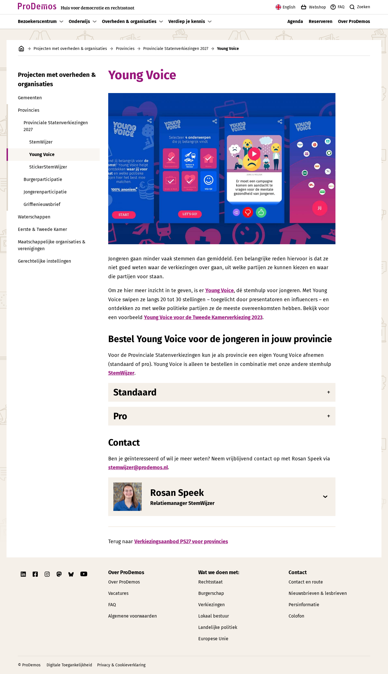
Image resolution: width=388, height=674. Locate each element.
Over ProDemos (354, 21)
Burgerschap (211, 593)
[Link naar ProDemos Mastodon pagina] (60, 574)
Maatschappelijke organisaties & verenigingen (51, 245)
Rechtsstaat (210, 582)
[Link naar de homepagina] (21, 48)
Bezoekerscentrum (37, 21)
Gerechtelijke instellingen (44, 261)
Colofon (296, 616)
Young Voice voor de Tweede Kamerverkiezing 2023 (203, 317)
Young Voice (42, 154)
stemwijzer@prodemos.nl (138, 467)
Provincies (125, 48)
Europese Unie (213, 638)
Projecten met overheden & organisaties (70, 48)
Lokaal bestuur (213, 616)
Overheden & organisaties (129, 21)
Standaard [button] (135, 392)
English (289, 7)
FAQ (341, 7)
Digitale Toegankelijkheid (69, 665)
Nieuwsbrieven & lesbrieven (318, 593)
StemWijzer (41, 142)
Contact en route (306, 582)
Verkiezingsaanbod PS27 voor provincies (181, 541)
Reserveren (320, 21)
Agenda (295, 21)
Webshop (317, 7)
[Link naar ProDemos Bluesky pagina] (72, 574)
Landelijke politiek (217, 627)
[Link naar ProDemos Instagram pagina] (48, 574)
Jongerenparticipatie (45, 192)
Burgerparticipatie (43, 179)
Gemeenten (30, 97)
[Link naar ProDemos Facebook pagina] (36, 574)
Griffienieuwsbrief (42, 204)
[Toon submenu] (61, 21)
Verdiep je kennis (186, 21)
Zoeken (363, 7)
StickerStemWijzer (48, 167)
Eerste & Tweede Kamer (42, 229)
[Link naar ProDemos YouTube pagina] (84, 574)
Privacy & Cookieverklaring (121, 665)
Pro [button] (120, 416)
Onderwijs (79, 21)
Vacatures (118, 593)
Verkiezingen (211, 604)
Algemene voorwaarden (132, 616)
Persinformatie (304, 604)
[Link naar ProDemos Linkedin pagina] (24, 574)
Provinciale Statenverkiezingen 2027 (175, 48)
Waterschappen (34, 217)
